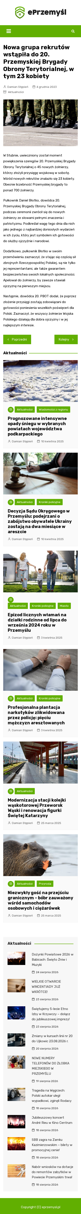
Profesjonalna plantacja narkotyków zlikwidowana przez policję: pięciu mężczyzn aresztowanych (36, 715)
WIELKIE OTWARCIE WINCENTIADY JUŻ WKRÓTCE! (46, 987)
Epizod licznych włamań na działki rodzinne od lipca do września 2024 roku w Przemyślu (37, 622)
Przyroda (45, 883)
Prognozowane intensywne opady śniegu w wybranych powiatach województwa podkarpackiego (37, 426)
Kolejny (64, 339)
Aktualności (16, 92)
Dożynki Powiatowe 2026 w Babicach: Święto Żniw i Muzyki (52, 959)
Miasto (64, 605)
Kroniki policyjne (49, 502)
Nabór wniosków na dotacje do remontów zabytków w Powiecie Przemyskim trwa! (52, 1172)
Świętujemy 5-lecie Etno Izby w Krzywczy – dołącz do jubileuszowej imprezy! (51, 1014)
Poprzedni (19, 339)
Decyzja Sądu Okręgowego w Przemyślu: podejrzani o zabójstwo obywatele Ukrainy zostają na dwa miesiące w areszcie (39, 521)
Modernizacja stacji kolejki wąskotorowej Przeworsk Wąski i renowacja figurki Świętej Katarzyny (37, 807)
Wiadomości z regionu (53, 409)
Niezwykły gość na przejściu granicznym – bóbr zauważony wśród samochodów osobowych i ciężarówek (40, 900)
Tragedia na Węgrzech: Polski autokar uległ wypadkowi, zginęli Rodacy (51, 1096)
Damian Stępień (17, 86)
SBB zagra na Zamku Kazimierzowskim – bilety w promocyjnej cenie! (52, 1145)
